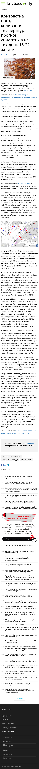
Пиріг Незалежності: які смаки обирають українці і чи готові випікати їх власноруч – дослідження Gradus (21, 629)
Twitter (8, 741)
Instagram (9, 745)
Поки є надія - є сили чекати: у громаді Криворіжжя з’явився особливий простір (18, 595)
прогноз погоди (10, 460)
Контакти (5, 720)
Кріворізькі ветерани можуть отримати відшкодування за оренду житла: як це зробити (21, 477)
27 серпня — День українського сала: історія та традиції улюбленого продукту (20, 620)
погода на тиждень (11, 457)
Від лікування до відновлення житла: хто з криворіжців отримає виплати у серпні (19, 570)
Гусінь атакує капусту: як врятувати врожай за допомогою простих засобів (20, 654)
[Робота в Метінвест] (19, 527)
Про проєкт (6, 716)
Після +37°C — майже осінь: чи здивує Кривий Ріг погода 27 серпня (21, 641)
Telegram (30, 443)
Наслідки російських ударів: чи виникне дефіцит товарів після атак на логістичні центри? (21, 584)
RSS (6, 751)
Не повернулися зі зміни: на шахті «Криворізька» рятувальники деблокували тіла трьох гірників (21, 660)
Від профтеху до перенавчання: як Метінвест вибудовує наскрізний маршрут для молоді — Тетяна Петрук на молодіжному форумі (20, 577)
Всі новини (20, 699)
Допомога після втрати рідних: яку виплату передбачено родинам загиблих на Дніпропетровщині (19, 558)
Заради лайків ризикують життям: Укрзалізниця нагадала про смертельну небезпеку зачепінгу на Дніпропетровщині (21, 489)
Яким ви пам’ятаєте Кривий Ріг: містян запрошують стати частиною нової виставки (20, 684)
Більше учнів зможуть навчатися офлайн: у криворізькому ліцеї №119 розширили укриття (20, 607)
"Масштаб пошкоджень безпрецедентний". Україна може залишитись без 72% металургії (21, 507)
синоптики (26, 460)
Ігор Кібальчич (28, 91)
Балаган (4, 10)
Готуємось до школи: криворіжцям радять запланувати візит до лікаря (19, 546)
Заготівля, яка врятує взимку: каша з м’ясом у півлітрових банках (20, 551)
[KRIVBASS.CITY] (19, 3)
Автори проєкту (8, 724)
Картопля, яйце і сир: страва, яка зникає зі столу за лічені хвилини (21, 635)
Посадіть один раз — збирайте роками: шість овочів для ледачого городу (20, 672)
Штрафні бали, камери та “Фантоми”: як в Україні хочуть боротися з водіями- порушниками (21, 666)
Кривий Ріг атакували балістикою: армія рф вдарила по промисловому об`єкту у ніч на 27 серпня (20, 614)
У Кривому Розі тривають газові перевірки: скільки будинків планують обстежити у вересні (21, 502)
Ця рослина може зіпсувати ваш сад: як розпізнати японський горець (18, 565)
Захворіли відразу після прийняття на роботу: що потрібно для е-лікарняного (21, 678)
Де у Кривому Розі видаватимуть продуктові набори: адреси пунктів (19, 97)
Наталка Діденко (24, 183)
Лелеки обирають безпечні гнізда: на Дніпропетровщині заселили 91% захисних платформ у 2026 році (19, 690)
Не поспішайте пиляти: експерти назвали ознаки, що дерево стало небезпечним (19, 483)
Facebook (8, 738)
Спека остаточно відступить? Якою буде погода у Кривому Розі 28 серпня (21, 496)
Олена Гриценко (7, 55)
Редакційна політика (9, 728)
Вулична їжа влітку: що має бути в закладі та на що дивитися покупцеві (21, 590)
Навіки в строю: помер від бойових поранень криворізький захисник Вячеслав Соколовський (21, 601)
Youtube (8, 758)
